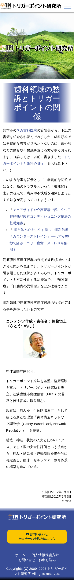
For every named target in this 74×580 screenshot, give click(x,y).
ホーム (20, 555)
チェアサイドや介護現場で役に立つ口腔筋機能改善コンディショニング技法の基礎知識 (40, 216)
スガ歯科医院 (27, 130)
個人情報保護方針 (45, 555)
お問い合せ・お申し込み (37, 560)
